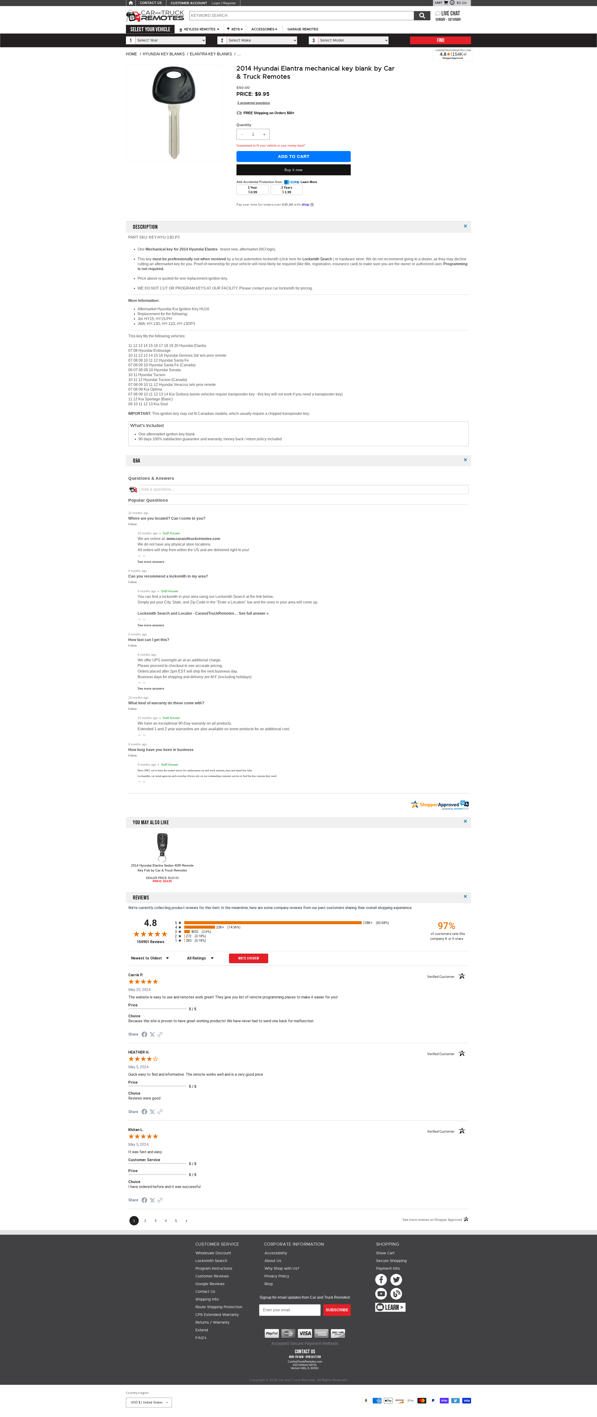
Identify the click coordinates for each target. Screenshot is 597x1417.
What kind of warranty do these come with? (166, 703)
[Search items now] (422, 15)
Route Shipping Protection (218, 1307)
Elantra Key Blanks (211, 54)
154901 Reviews (155, 942)
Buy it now (294, 170)
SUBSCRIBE (337, 1310)
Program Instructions (213, 1268)
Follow (132, 524)
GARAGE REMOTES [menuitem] (303, 29)
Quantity (243, 125)
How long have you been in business (161, 750)
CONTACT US (151, 3)
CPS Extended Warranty (217, 1314)
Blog (268, 1284)
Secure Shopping (391, 1260)
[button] (139, 556)
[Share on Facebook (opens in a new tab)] (144, 1035)
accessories (262, 29)
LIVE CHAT (450, 13)
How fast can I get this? (148, 640)
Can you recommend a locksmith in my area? (168, 576)
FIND (440, 40)
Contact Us (205, 1291)
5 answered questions (253, 103)
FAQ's (200, 1338)
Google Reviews (210, 1284)
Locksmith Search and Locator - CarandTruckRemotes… (188, 613)
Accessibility (275, 1253)
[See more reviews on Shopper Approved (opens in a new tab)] (160, 1035)
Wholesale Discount (213, 1253)
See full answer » (254, 613)
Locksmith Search (317, 259)
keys (235, 29)
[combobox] (301, 15)
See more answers (151, 562)
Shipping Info (207, 1299)
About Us (272, 1260)
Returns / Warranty (212, 1322)
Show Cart (385, 1253)
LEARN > (394, 1308)
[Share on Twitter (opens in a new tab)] (152, 1034)
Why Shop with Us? (281, 1268)
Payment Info (388, 1268)
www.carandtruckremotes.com (193, 539)
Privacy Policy (276, 1276)
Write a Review (248, 958)
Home (131, 54)
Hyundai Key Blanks (164, 54)
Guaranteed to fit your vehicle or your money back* (270, 145)
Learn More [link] (309, 182)
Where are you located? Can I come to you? (166, 518)
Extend (201, 1330)
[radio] (298, 922)
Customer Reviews (212, 1276)
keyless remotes (199, 29)
